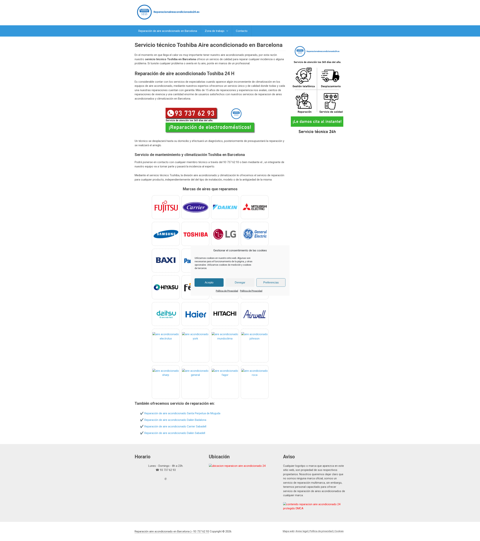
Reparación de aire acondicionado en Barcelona (167, 31)
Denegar (240, 282)
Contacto (242, 31)
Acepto (209, 282)
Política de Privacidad (227, 290)
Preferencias (271, 282)
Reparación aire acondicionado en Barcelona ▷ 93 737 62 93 (172, 531)
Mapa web (288, 531)
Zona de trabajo (214, 31)
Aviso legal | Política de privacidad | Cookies (320, 531)
